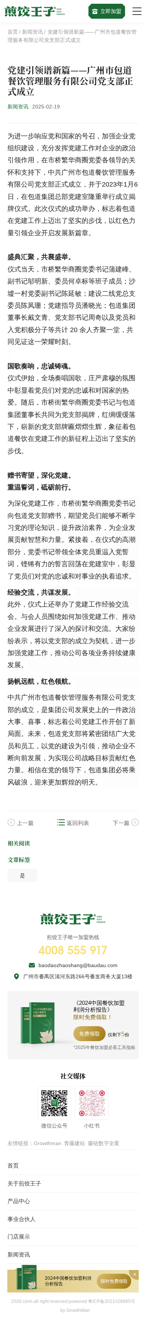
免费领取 (89, 1034)
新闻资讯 (32, 32)
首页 (12, 32)
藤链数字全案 (103, 1143)
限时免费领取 (114, 1281)
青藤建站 (74, 1143)
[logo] (34, 11)
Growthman (47, 1143)
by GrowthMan (75, 1310)
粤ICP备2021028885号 (111, 1301)
